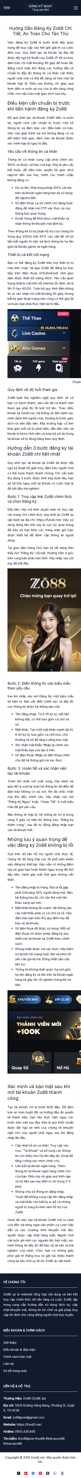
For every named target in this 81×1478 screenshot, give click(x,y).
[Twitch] (54, 1473)
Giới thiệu (9, 1343)
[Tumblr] (47, 1473)
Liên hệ (8, 1364)
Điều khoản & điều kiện (19, 1350)
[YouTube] (25, 1473)
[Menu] (76, 8)
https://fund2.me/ (29, 1424)
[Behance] (33, 1473)
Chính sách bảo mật (17, 1357)
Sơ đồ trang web (15, 1371)
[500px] (62, 1473)
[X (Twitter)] (18, 1473)
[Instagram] (40, 1473)
